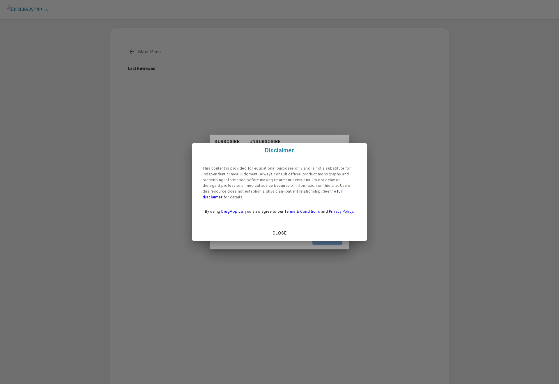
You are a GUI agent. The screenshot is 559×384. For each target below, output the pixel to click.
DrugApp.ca (232, 211)
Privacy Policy (341, 211)
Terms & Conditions (302, 211)
